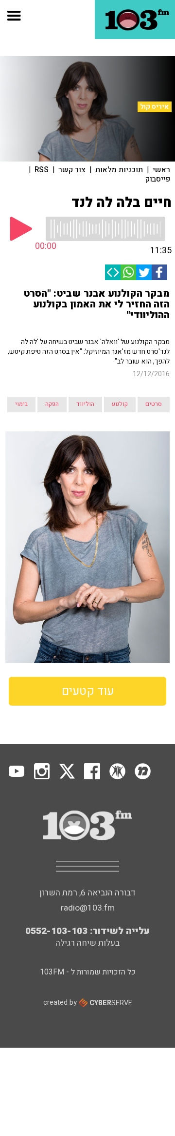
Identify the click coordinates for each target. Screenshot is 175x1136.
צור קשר (72, 169)
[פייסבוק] (159, 272)
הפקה (52, 404)
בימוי (21, 404)
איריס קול (154, 107)
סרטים (153, 404)
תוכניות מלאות (119, 169)
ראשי (161, 169)
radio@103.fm (88, 908)
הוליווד (85, 404)
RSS (42, 169)
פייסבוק (157, 179)
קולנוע (120, 404)
